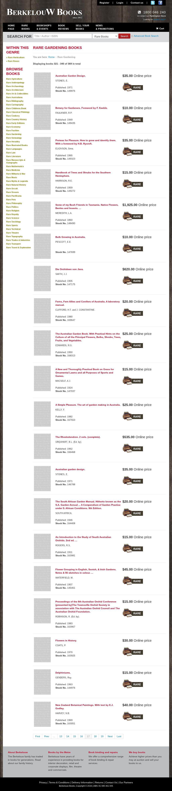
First (37, 736)
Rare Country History (16, 119)
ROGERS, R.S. (63, 545)
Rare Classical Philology (18, 112)
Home (51, 57)
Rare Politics (12, 207)
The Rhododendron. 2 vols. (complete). (77, 437)
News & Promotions (105, 27)
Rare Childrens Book (16, 108)
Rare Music (11, 177)
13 (60, 736)
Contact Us (111, 782)
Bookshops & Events (44, 27)
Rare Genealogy (14, 138)
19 (102, 736)
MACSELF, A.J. (63, 381)
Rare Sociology (13, 222)
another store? (159, 19)
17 (88, 736)
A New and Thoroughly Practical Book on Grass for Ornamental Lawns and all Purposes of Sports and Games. (84, 372)
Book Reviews (63, 27)
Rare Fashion (12, 130)
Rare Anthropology (15, 82)
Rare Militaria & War (15, 174)
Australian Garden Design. (70, 75)
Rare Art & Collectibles (17, 94)
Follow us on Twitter (153, 3)
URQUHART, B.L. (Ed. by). (68, 442)
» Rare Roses (12, 61)
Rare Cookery (13, 116)
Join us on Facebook (160, 3)
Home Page (11, 27)
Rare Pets (11, 199)
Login (120, 2)
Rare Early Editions (15, 123)
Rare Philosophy (14, 203)
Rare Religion (12, 211)
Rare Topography (14, 236)
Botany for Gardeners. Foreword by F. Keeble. (81, 108)
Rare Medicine (13, 170)
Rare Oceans (12, 192)
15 (74, 736)
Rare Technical (13, 229)
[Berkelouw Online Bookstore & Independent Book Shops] (44, 13)
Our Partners (126, 782)
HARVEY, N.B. (62, 713)
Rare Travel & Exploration (18, 247)
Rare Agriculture (14, 79)
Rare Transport (13, 244)
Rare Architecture (15, 90)
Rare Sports (12, 225)
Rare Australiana (14, 97)
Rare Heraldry (13, 141)
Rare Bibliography (15, 101)
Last (119, 736)
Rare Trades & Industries (18, 240)
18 (95, 736)
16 (81, 736)
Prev (46, 736)
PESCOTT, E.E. (63, 242)
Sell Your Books (82, 27)
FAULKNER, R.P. (63, 113)
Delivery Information (82, 782)
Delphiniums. (63, 672)
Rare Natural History (16, 185)
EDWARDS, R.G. (63, 345)
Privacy (43, 782)
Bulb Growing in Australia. (70, 237)
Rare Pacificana (14, 196)
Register (104, 2)
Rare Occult (12, 188)
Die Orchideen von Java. (69, 269)
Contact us (137, 2)
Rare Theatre (12, 233)
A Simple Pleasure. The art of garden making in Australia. (87, 404)
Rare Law (10, 153)
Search (124, 36)
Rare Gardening (13, 134)
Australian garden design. (70, 469)
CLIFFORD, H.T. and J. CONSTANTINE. (75, 310)
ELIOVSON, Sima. (64, 148)
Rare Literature (13, 156)
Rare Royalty (12, 214)
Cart (161, 28)
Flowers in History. (66, 640)
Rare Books (26, 27)
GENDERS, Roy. (63, 677)
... (54, 736)
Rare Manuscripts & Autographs (15, 161)
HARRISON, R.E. (64, 181)
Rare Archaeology (15, 86)
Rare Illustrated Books (17, 145)
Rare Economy (13, 127)
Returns (99, 782)
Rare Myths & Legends (17, 181)
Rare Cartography (15, 105)
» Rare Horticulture (15, 57)
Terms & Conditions (59, 782)
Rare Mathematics (15, 166)
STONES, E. (61, 80)
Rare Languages (14, 149)
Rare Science (12, 218)
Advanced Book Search (146, 36)
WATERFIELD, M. (64, 577)
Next (110, 736)
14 (67, 736)
